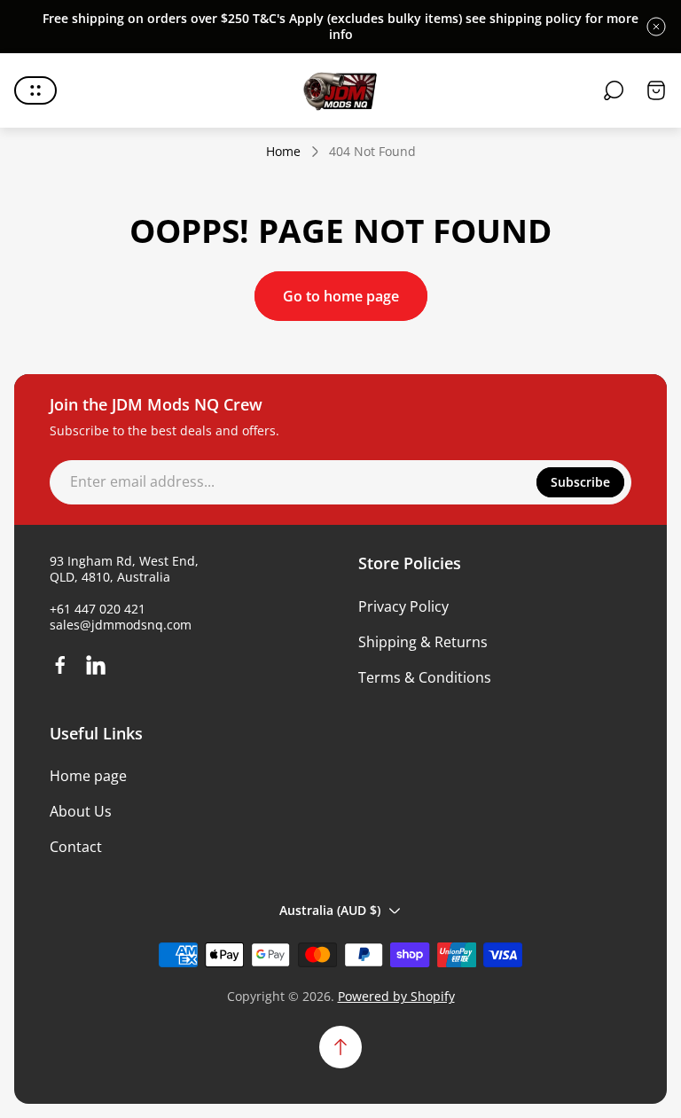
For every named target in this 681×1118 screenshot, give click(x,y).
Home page (88, 776)
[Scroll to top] (340, 1047)
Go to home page (341, 296)
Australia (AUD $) (329, 910)
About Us (81, 811)
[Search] (613, 90)
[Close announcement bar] (656, 26)
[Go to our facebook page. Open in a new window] (60, 665)
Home (283, 152)
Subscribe (580, 481)
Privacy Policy (403, 606)
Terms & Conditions (424, 677)
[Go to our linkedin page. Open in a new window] (95, 665)
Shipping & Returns (423, 642)
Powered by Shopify (396, 996)
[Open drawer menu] (35, 90)
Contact (76, 846)
